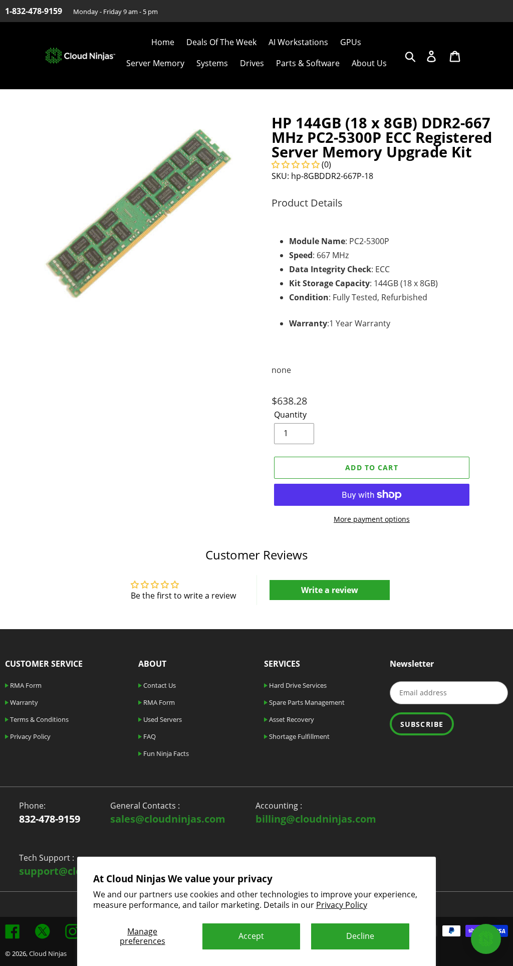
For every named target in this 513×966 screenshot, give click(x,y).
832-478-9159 (49, 819)
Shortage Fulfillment (299, 736)
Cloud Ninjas (48, 953)
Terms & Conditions (39, 719)
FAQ (149, 736)
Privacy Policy (341, 904)
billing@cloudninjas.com (315, 819)
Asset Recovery (291, 719)
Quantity (290, 414)
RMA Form (25, 685)
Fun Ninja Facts (165, 753)
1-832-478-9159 (33, 11)
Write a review (329, 590)
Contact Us (159, 685)
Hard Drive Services (297, 685)
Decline (360, 935)
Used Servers (162, 719)
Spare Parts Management (306, 702)
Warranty (23, 702)
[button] (296, 164)
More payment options (372, 519)
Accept (251, 935)
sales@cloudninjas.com (167, 819)
